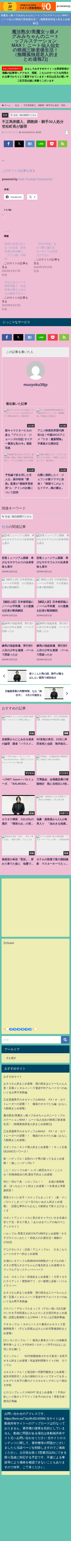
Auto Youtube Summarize (35, 179)
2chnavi (8, 942)
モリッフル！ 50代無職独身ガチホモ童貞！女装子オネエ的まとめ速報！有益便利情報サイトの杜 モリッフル (35, 1360)
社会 (5, 115)
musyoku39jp (35, 385)
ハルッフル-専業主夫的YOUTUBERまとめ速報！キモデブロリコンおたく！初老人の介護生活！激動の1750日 (35, 1238)
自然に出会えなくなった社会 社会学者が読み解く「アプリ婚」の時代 (15, 251)
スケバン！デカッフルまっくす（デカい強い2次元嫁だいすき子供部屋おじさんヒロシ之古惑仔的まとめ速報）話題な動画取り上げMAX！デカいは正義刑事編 (35, 1313)
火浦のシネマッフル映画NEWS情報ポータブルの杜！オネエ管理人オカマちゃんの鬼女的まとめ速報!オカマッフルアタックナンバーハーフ (35, 1265)
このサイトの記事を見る (18, 170)
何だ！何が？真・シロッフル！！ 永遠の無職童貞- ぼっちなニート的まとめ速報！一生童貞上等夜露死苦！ (34, 1186)
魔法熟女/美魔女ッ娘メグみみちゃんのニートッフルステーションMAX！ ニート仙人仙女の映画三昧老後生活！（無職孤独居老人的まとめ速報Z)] (34, 1119)
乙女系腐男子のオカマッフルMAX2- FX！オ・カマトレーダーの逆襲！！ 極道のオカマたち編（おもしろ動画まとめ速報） (35, 1104)
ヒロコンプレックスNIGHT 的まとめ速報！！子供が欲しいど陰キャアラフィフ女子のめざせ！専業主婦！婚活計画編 (35, 1396)
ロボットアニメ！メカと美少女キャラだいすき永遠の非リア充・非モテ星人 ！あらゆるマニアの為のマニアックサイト (35, 1222)
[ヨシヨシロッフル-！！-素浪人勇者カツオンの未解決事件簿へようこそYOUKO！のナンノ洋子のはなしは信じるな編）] (35, 1344)
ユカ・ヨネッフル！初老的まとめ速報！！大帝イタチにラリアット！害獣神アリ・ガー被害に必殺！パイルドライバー (35, 1281)
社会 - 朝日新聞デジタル (25, 115)
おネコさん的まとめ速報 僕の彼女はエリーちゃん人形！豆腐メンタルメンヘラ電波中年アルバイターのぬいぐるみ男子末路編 (35, 1088)
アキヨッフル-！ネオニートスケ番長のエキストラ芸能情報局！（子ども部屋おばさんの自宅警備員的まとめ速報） (35, 1328)
